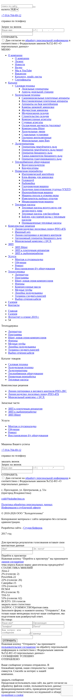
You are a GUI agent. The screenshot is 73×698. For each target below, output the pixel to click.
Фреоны (19, 283)
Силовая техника (25, 85)
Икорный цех (23, 232)
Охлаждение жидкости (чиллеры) (41, 125)
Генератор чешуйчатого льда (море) (42, 149)
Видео (18, 67)
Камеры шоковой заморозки (38, 107)
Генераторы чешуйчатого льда (39, 146)
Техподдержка (16, 271)
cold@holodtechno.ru (13, 498)
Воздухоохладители (33, 164)
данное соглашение (12, 561)
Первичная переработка (29, 171)
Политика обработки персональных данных (26, 504)
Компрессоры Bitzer (33, 128)
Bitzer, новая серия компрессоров (34, 280)
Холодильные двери (33, 131)
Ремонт (19, 265)
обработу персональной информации (46, 40)
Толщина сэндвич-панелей (30, 296)
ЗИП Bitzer (21, 247)
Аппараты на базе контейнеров (40, 104)
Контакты (14, 305)
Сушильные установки (35, 134)
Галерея (12, 302)
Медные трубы (23, 289)
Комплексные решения (21, 225)
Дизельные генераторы (35, 88)
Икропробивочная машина (37, 192)
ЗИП (11, 244)
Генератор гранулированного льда (41, 158)
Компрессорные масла (28, 286)
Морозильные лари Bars (36, 140)
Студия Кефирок (32, 527)
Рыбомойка (28, 183)
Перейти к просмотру (13, 555)
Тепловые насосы (25, 204)
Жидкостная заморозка (35, 110)
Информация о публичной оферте (21, 507)
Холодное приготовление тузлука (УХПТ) (46, 189)
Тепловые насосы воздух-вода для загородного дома (41, 209)
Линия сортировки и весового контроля (38, 235)
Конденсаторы (30, 168)
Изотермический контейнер (38, 174)
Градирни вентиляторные (36, 137)
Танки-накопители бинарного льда (42, 155)
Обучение (20, 262)
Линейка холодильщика (29, 292)
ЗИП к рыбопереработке (29, 253)
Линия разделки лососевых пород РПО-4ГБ (40, 228)
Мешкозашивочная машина (37, 201)
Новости (20, 64)
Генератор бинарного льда (37, 152)
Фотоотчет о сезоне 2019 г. (23, 316)
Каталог (12, 82)
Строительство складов (35, 116)
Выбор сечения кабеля (28, 299)
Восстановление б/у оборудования (35, 268)
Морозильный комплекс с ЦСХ (33, 241)
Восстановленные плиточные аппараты (45, 101)
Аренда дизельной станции (37, 91)
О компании (15, 55)
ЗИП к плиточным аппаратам (32, 250)
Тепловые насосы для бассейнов (40, 213)
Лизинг (19, 61)
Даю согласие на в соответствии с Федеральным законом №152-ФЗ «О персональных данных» (35, 43)
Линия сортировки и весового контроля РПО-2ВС (37, 391)
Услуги (12, 256)
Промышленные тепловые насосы (41, 222)
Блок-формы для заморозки (37, 177)
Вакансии (20, 73)
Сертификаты (23, 79)
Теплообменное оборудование (32, 161)
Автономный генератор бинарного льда (38, 238)
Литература (21, 274)
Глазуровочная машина (35, 186)
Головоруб (28, 180)
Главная (12, 310)
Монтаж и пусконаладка (29, 259)
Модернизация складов (35, 113)
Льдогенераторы (24, 143)
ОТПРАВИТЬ (9, 37)
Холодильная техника (27, 94)
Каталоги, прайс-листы (28, 76)
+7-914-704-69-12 (11, 15)
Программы (22, 277)
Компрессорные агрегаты (36, 119)
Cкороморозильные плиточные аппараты (46, 97)
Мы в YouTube (23, 70)
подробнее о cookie (12, 695)
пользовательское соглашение (18, 647)
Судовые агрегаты (32, 122)
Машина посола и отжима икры (40, 195)
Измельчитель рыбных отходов (40, 198)
